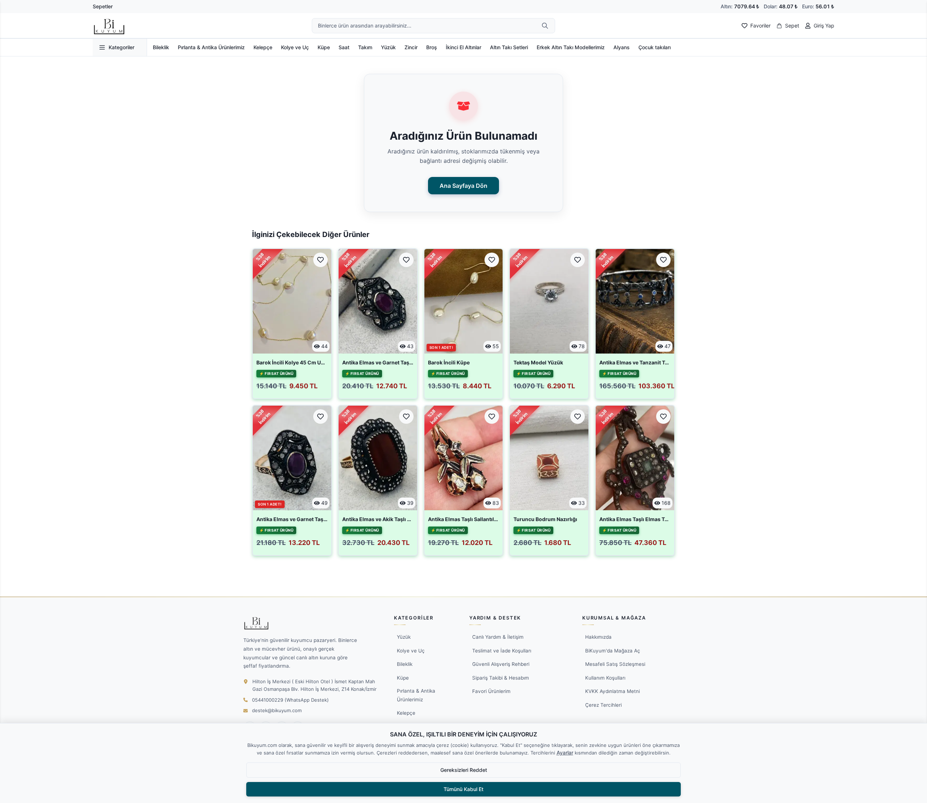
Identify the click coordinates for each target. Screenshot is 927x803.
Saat (344, 47)
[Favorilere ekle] (320, 260)
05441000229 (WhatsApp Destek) (290, 700)
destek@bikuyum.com (277, 710)
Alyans (621, 47)
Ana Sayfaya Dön (463, 185)
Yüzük (388, 47)
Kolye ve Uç (295, 47)
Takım (365, 47)
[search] (545, 26)
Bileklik (161, 47)
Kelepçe (262, 47)
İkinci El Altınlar (463, 47)
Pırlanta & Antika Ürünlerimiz (211, 47)
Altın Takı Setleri (509, 47)
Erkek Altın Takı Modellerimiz (571, 47)
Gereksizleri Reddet (463, 770)
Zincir (411, 47)
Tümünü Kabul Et (463, 789)
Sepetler (103, 6)
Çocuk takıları (654, 47)
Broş (431, 47)
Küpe (324, 47)
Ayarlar (565, 752)
